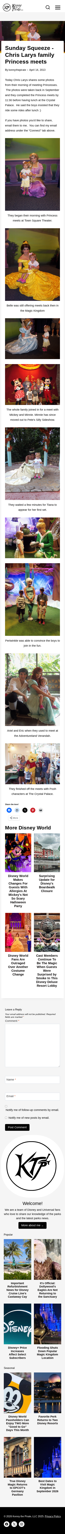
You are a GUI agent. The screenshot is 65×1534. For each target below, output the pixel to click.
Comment (12, 1020)
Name (11, 1079)
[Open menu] (57, 7)
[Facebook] (6, 1524)
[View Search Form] (48, 7)
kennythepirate (17, 69)
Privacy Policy (53, 1516)
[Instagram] (21, 1524)
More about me (30, 1225)
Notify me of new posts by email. (29, 1117)
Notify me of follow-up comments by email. (32, 1110)
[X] (14, 1524)
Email (10, 1096)
